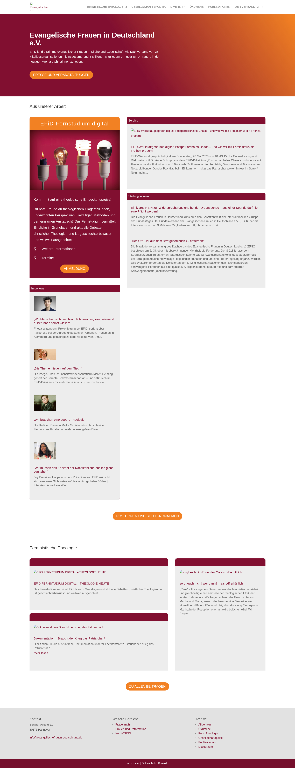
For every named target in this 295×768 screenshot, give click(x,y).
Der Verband (245, 7)
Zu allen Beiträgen (147, 686)
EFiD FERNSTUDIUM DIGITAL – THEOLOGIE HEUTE (71, 583)
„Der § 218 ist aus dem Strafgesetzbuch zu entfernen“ (167, 241)
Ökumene (197, 7)
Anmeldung (74, 269)
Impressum (133, 763)
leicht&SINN (123, 733)
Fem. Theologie (208, 733)
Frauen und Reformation (130, 729)
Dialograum (205, 746)
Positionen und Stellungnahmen (147, 516)
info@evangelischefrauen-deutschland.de (56, 737)
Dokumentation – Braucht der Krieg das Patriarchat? (69, 638)
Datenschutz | (149, 763)
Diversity (177, 7)
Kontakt (162, 763)
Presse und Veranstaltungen (61, 75)
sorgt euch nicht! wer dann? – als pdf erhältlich (211, 583)
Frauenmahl (122, 724)
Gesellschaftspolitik (148, 7)
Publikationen (219, 7)
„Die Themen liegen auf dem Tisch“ (58, 368)
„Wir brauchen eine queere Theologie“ (60, 419)
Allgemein (204, 724)
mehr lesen (41, 653)
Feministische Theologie (104, 7)
